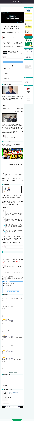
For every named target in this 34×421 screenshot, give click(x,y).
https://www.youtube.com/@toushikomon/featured (13, 392)
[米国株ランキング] (28, 88)
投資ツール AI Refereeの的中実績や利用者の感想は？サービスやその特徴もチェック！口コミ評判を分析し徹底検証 (28, 56)
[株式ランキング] (28, 86)
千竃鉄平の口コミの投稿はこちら (8, 78)
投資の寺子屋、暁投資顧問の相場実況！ (13, 31)
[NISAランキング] (28, 92)
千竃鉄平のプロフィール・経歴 (7, 68)
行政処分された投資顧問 (27, 81)
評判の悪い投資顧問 (26, 82)
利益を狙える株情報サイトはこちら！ (12, 291)
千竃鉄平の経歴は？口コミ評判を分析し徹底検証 (8, 320)
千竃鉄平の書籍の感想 (7, 73)
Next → (15, 372)
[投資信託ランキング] (28, 89)
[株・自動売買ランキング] (28, 91)
